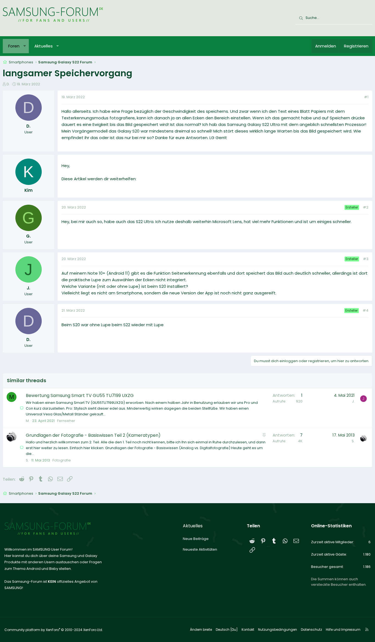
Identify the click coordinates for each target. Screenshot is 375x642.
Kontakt (248, 629)
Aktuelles (43, 46)
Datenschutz (311, 629)
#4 (365, 310)
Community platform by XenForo (53, 629)
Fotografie (61, 460)
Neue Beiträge (196, 538)
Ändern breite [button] (201, 629)
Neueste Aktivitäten (200, 549)
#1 (366, 97)
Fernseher (66, 420)
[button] (24, 46)
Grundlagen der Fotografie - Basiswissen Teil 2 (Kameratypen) (93, 435)
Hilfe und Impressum (343, 629)
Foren (13, 46)
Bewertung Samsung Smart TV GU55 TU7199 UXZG (80, 395)
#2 (365, 207)
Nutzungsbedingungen (277, 629)
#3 (365, 258)
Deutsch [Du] (227, 629)
